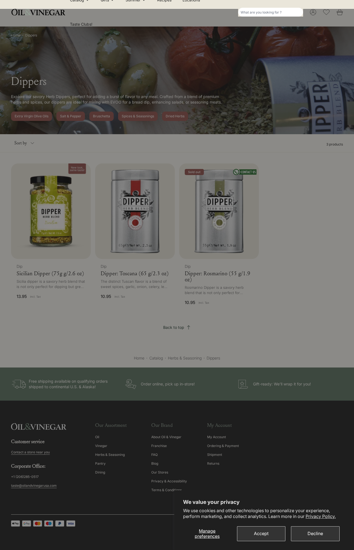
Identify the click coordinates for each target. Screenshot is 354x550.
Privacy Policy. (321, 516)
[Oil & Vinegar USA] (40, 12)
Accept (261, 533)
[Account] (313, 12)
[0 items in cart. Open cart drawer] (339, 12)
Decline (315, 533)
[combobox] (270, 12)
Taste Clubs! (81, 24)
